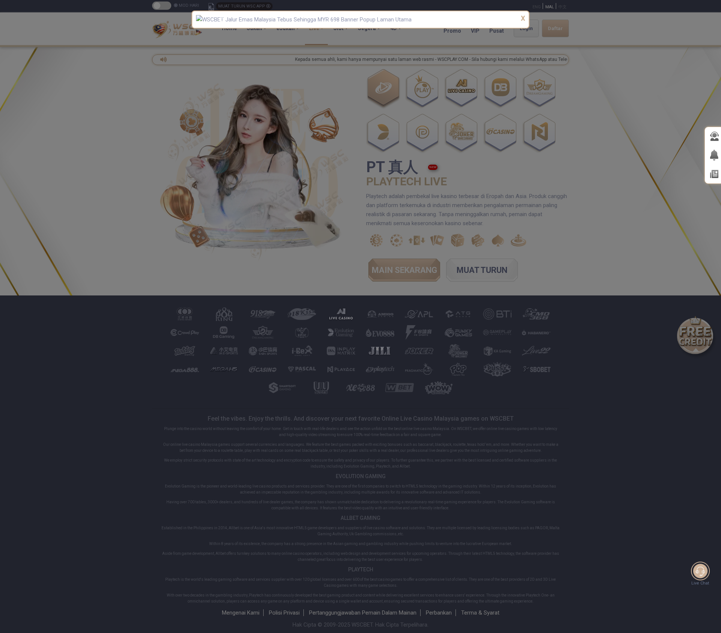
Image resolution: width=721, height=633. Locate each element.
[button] (220, 19)
